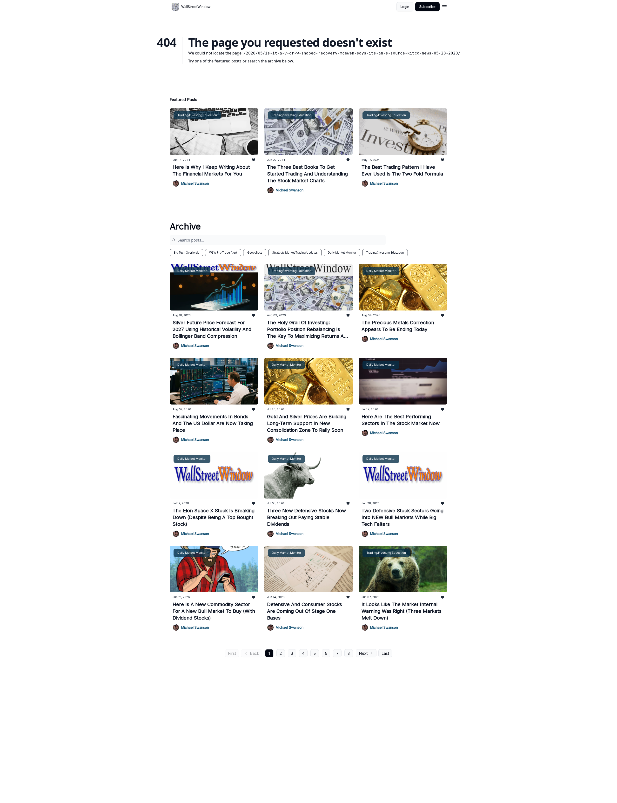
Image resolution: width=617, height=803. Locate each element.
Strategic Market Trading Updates (295, 252)
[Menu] (444, 6)
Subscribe (427, 7)
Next (363, 653)
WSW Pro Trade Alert (223, 252)
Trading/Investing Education (385, 252)
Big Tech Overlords (186, 252)
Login (405, 7)
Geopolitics (254, 252)
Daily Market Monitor (342, 252)
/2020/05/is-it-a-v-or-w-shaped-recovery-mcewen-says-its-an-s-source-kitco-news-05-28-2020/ (351, 53)
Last (385, 653)
